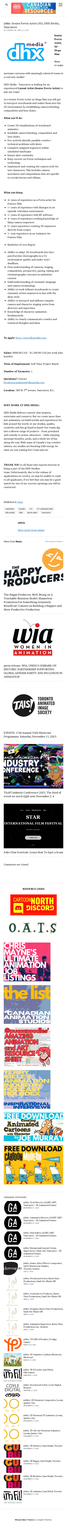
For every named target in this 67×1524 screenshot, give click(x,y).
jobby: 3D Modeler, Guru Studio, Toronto (43, 1476)
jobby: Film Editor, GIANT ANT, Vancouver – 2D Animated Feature (40, 1234)
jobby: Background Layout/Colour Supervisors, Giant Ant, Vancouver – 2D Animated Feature (43, 1251)
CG (31, 509)
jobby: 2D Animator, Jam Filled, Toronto (43, 1491)
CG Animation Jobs (45, 509)
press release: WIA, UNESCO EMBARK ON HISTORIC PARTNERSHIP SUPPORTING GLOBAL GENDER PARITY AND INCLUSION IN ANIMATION (33, 671)
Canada (22, 509)
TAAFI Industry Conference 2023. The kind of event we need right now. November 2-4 (32, 794)
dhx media (10, 512)
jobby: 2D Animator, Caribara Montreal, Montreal (43, 1356)
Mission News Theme (24, 1520)
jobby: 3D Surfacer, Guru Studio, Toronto (43, 1445)
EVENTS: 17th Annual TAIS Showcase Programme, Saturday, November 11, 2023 (30, 734)
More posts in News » (54, 541)
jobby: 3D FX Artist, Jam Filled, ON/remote (38, 1371)
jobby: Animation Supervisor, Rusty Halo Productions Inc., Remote (43, 1325)
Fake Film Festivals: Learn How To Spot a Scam (33, 852)
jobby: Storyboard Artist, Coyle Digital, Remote (43, 1386)
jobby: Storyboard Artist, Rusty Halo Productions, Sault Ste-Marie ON (41, 1280)
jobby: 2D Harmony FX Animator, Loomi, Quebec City (43, 1417)
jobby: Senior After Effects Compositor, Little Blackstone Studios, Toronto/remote (43, 1266)
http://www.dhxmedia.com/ (31, 337)
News (20, 502)
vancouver (46, 512)
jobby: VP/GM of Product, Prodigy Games (40, 1340)
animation (10, 509)
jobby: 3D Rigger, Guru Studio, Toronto (42, 1461)
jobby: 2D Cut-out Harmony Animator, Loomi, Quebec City (42, 1432)
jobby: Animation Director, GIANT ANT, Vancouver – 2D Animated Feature (43, 1219)
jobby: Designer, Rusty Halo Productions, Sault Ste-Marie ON (43, 1310)
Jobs (21, 512)
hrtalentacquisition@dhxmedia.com (24, 382)
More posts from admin (31, 530)
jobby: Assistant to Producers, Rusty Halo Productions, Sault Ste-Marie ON (42, 1295)
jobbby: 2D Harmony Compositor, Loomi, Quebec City (43, 1401)
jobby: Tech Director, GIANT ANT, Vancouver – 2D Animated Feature (40, 1204)
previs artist (32, 512)
